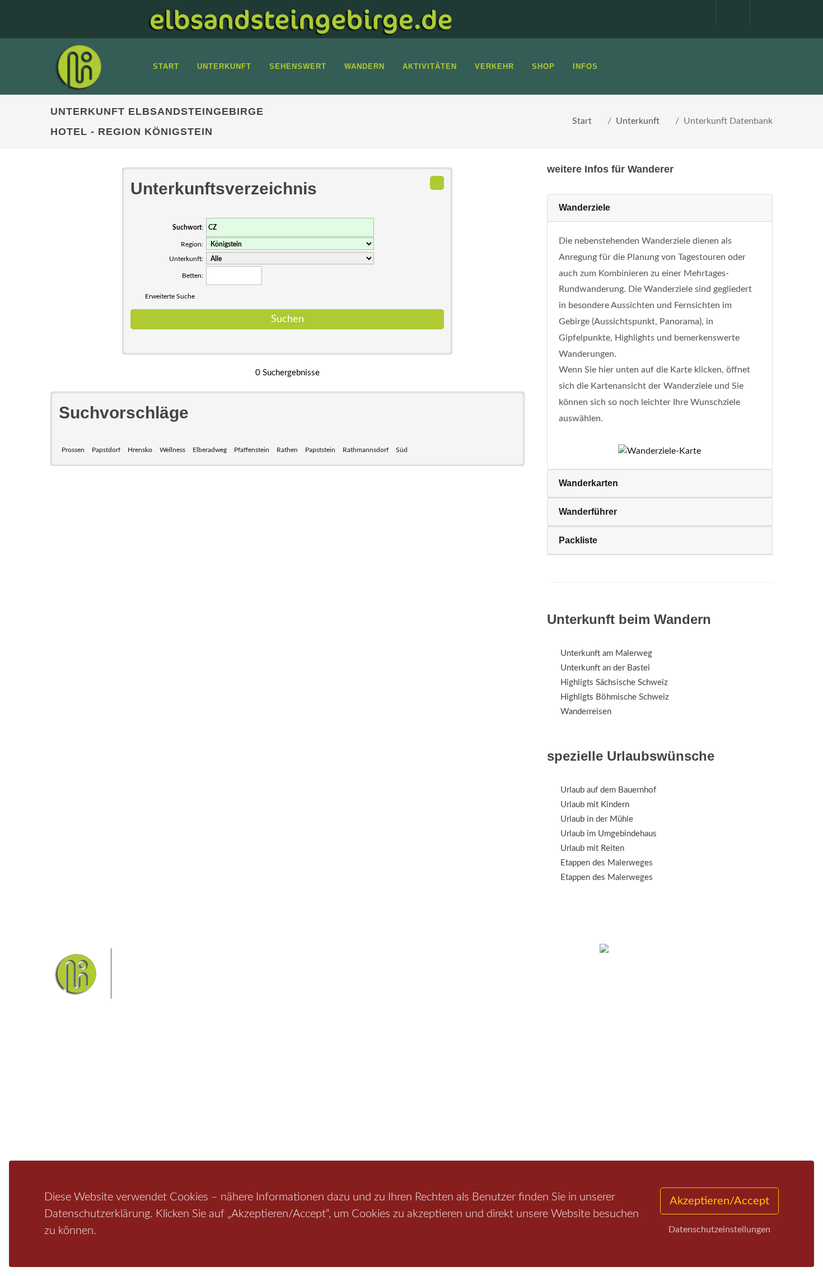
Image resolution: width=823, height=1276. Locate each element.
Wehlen (417, 1096)
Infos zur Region (94, 1090)
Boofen (444, 1113)
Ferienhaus (206, 1119)
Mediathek (83, 1104)
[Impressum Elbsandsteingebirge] (693, 12)
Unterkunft (638, 121)
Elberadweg (210, 449)
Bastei (310, 1078)
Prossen (73, 449)
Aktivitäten (84, 1133)
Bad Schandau (373, 1096)
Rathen (287, 449)
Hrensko (140, 449)
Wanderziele (584, 207)
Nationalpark (392, 1078)
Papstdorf (106, 449)
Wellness (172, 449)
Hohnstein (487, 1096)
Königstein (318, 1113)
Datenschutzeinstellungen (719, 1229)
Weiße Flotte (321, 1096)
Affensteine (441, 1078)
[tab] (660, 208)
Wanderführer (588, 511)
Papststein (320, 449)
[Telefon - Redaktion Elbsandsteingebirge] (727, 12)
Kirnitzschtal (365, 1113)
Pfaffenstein (251, 449)
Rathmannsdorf (366, 449)
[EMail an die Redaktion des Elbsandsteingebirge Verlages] (761, 12)
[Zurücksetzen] (437, 183)
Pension (202, 1090)
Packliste (578, 540)
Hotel (197, 1075)
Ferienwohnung (215, 1104)
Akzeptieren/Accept (719, 1201)
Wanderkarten (588, 483)
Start (582, 121)
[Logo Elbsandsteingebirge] (78, 67)
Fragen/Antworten (97, 1075)
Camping (203, 1133)
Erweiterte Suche (170, 296)
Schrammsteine (495, 1078)
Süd (402, 449)
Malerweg (346, 1078)
